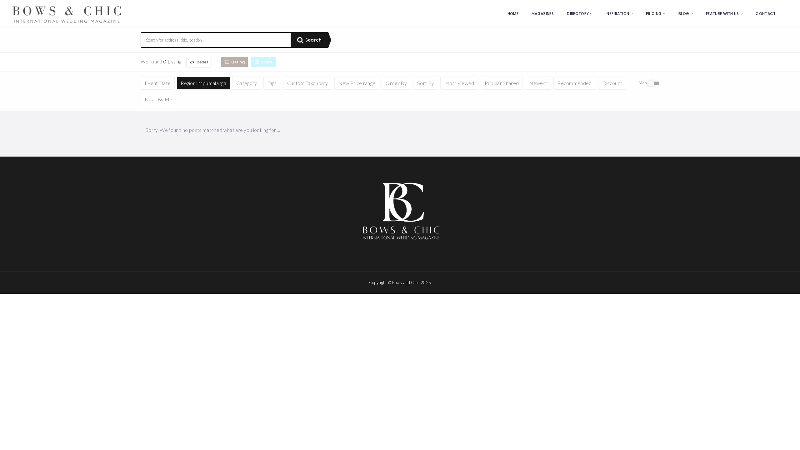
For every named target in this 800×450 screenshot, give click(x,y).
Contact (766, 13)
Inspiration (617, 13)
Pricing (654, 13)
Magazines (543, 13)
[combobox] (216, 40)
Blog (683, 13)
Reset (202, 62)
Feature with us (722, 13)
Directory (578, 13)
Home (513, 13)
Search (313, 40)
